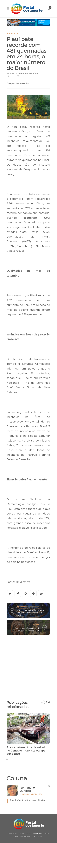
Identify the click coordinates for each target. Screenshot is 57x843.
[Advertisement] (28, 666)
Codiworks (36, 833)
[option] (28, 736)
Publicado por (17, 73)
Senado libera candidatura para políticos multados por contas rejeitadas (30, 612)
